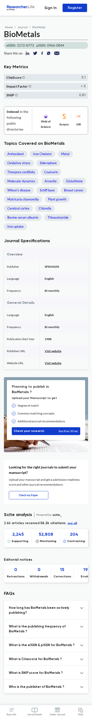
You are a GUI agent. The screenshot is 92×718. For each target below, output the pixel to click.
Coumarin (51, 172)
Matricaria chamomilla (23, 199)
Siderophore (48, 163)
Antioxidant (15, 154)
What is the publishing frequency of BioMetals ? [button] (37, 629)
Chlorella (45, 208)
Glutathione (74, 181)
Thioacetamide (58, 217)
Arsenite (51, 181)
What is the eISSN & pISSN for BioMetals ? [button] (42, 645)
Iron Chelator (42, 154)
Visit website (53, 351)
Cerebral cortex (18, 208)
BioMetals (38, 27)
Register (75, 8)
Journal (22, 27)
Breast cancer (73, 190)
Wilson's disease (18, 190)
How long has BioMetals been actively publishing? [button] (39, 610)
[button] (23, 77)
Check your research (46, 431)
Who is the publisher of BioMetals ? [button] (36, 687)
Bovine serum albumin (22, 217)
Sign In (50, 7)
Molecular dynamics (21, 181)
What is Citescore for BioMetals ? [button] (35, 659)
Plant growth (57, 199)
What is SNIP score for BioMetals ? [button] (36, 673)
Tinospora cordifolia (21, 172)
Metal (65, 154)
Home (9, 27)
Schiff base (47, 190)
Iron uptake (15, 226)
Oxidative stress (18, 163)
